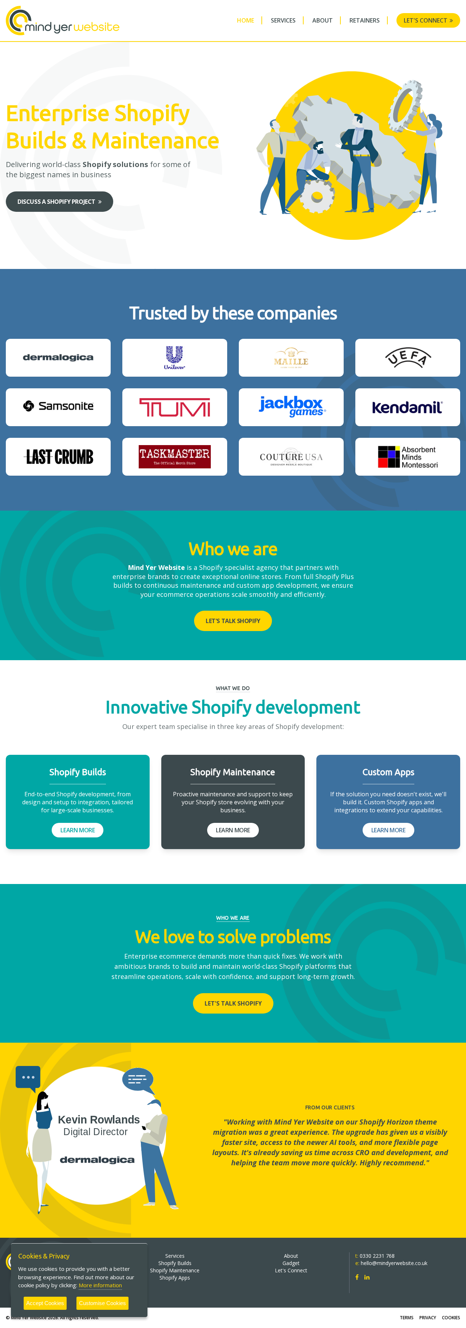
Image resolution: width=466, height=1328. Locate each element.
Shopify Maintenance (175, 1270)
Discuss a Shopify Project (56, 202)
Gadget (291, 1263)
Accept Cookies (45, 1303)
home (245, 20)
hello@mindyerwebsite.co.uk (394, 1263)
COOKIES (451, 1318)
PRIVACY (427, 1318)
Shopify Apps (174, 1277)
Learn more (77, 830)
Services (283, 20)
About (291, 1255)
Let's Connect (425, 20)
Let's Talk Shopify (233, 621)
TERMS (407, 1318)
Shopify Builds (174, 1263)
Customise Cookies (102, 1303)
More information (100, 1285)
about (322, 20)
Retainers (365, 20)
